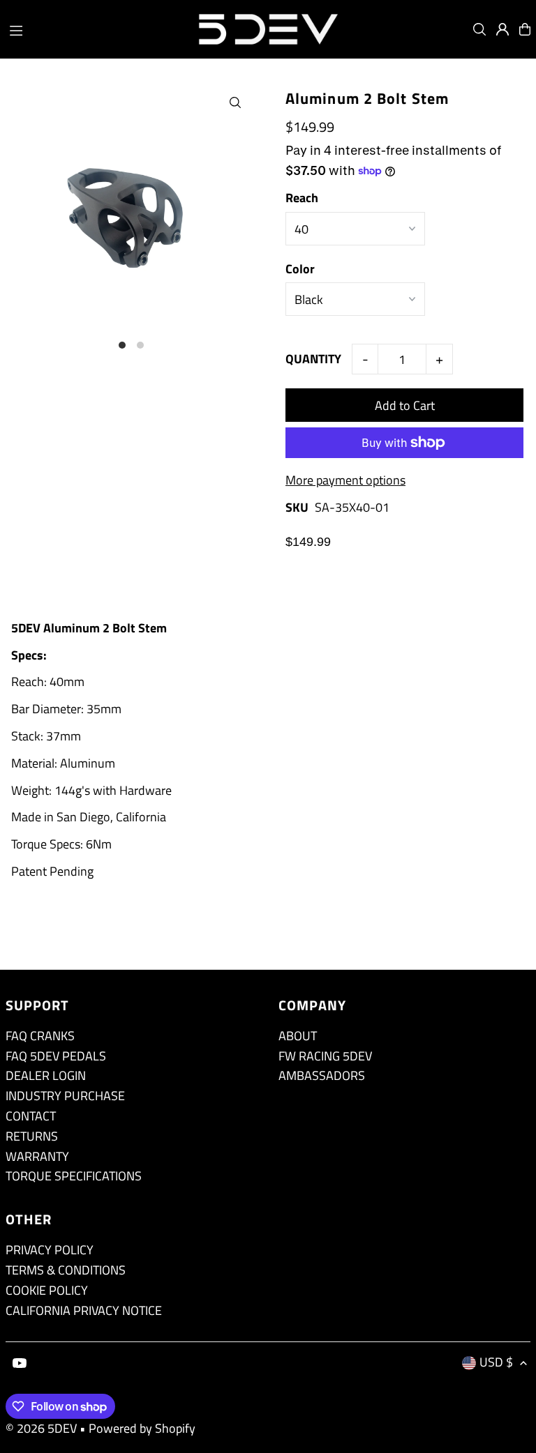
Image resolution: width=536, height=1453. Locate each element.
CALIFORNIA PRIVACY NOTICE (84, 1310)
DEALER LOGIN (46, 1075)
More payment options (345, 480)
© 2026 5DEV (41, 1428)
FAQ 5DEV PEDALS (56, 1056)
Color (300, 268)
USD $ (496, 1362)
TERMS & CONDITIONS (66, 1270)
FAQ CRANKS (40, 1035)
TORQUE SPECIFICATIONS (74, 1175)
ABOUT (297, 1035)
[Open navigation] (96, 28)
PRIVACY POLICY (50, 1249)
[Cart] (524, 29)
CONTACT (31, 1115)
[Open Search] (479, 29)
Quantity (313, 358)
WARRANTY (37, 1156)
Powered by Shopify (142, 1428)
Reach (301, 197)
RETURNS (32, 1136)
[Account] (502, 29)
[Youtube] (20, 1363)
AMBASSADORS (321, 1075)
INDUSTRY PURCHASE (65, 1095)
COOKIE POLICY (47, 1290)
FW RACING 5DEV (325, 1056)
